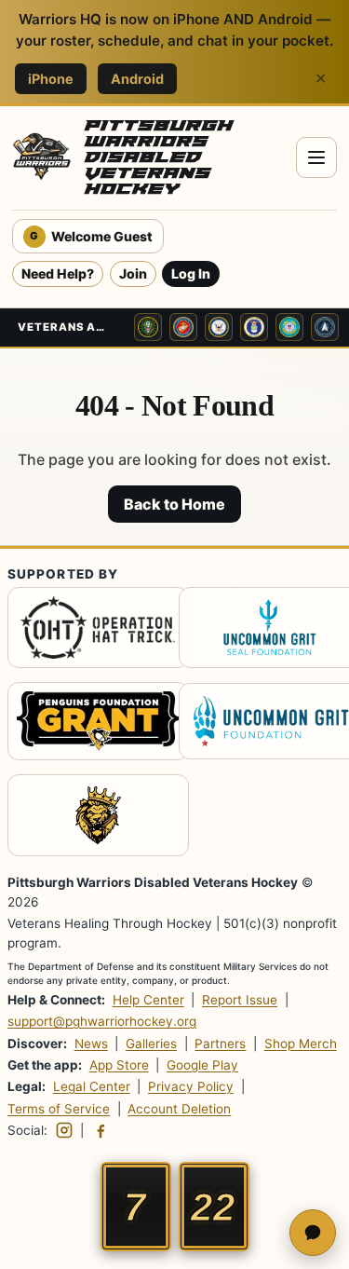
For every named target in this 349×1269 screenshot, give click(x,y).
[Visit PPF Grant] (88, 724)
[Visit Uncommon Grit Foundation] (260, 630)
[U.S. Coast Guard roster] (289, 327)
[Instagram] (64, 1130)
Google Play (202, 1065)
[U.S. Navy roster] (219, 327)
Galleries (151, 1043)
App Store (119, 1065)
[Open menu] (316, 157)
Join (133, 273)
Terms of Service (58, 1108)
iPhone (51, 79)
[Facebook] (100, 1130)
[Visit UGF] (260, 724)
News (91, 1043)
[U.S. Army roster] (148, 327)
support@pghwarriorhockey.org (101, 1021)
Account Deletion (179, 1108)
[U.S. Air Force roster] (254, 327)
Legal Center (91, 1086)
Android (137, 79)
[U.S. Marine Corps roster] (183, 327)
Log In (190, 273)
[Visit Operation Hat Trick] (88, 630)
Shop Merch (300, 1043)
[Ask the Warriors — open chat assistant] (312, 1232)
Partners (220, 1043)
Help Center (148, 999)
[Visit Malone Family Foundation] (88, 818)
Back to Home (174, 504)
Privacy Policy (191, 1086)
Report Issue (239, 999)
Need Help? (57, 273)
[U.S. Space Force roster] (325, 327)
